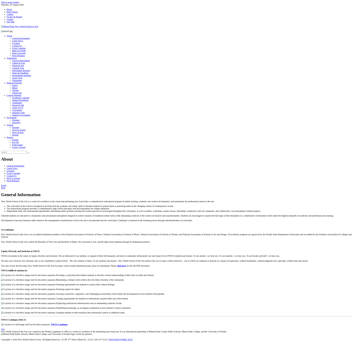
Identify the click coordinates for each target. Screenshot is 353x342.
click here (121, 266)
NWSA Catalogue (59, 324)
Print (3, 188)
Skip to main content (10, 2)
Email (3, 185)
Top (3, 329)
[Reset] (28, 152)
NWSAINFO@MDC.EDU (121, 339)
